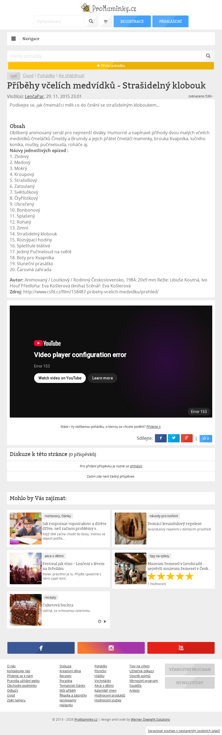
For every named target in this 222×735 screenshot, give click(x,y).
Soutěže (135, 685)
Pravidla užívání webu (23, 680)
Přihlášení (170, 21)
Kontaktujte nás (18, 671)
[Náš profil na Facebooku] (40, 648)
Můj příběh (68, 690)
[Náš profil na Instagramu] (111, 648)
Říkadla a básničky (73, 695)
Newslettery (189, 682)
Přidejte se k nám (20, 676)
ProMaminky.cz (85, 719)
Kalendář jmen (105, 690)
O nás (11, 666)
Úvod (28, 75)
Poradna (66, 680)
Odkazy (12, 690)
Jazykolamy (68, 700)
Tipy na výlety (139, 666)
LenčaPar (34, 96)
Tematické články (72, 685)
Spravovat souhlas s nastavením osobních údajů (184, 731)
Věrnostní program (143, 680)
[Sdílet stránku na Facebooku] (161, 438)
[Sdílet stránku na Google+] (187, 438)
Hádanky (66, 705)
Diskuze (65, 666)
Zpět (13, 76)
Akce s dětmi (104, 685)
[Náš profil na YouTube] (180, 648)
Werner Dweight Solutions (150, 719)
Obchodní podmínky (22, 685)
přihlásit (136, 466)
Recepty (65, 676)
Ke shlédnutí (71, 75)
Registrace (132, 21)
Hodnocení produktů (109, 695)
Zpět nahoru (16, 700)
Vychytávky (102, 680)
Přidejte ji (153, 426)
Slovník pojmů (139, 676)
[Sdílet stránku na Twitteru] (174, 438)
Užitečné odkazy (141, 671)
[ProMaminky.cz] (111, 8)
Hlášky (99, 676)
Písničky (100, 671)
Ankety (134, 690)
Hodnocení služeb (107, 700)
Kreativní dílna (70, 671)
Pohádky (46, 75)
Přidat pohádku (112, 65)
